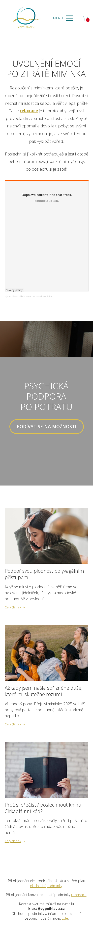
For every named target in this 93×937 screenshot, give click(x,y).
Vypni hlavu (11, 296)
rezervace (79, 894)
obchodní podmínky (46, 885)
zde (65, 918)
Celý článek (13, 607)
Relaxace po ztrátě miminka (36, 296)
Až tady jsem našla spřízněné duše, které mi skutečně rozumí (43, 691)
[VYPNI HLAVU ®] (26, 18)
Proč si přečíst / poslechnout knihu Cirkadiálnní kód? (43, 808)
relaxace (29, 110)
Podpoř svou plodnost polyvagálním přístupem (44, 574)
